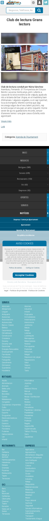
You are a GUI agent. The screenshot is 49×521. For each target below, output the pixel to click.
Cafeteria (5, 452)
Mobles (27, 402)
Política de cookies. (15, 268)
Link (3, 126)
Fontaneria (6, 357)
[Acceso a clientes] (39, 2)
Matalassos (6, 399)
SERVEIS (24, 205)
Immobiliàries (29, 317)
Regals (27, 423)
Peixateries (28, 415)
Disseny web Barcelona (16, 282)
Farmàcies (6, 354)
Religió (27, 354)
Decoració (6, 410)
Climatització (7, 333)
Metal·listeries (29, 341)
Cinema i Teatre (5, 502)
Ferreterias (6, 426)
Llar (3, 437)
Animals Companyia (33, 458)
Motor (26, 399)
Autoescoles (7, 322)
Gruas (27, 474)
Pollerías (27, 421)
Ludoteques (29, 336)
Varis (26, 434)
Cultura (28, 466)
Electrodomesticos (9, 418)
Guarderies (6, 368)
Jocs (26, 386)
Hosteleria (6, 371)
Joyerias (27, 383)
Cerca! (39, 10)
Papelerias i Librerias (32, 410)
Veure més (6, 121)
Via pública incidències (25, 235)
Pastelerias (28, 413)
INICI (24, 152)
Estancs (5, 423)
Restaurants (7, 473)
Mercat (27, 391)
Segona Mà (29, 426)
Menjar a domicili (5, 456)
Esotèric (5, 421)
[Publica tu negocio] (45, 2)
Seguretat (29, 506)
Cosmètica (29, 463)
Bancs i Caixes (8, 325)
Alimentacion (7, 383)
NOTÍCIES (24, 213)
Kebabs (5, 465)
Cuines (4, 397)
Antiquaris (6, 314)
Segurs (27, 365)
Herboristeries (7, 434)
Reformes (28, 352)
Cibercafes (6, 499)
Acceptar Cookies (24, 275)
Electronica (29, 471)
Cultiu (4, 407)
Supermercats (30, 429)
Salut (26, 362)
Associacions (7, 320)
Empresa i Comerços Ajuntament (26, 219)
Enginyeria (28, 314)
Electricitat (6, 346)
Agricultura (29, 450)
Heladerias (6, 462)
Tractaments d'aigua (33, 519)
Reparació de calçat (32, 357)
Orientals (5, 468)
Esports (5, 413)
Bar (3, 450)
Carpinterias (6, 330)
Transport (29, 516)
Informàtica (29, 381)
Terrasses (6, 479)
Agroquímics (30, 452)
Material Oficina (30, 389)
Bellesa (5, 328)
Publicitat (28, 349)
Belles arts (6, 389)
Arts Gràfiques (31, 460)
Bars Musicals (5, 492)
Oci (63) (24, 184)
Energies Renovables (10, 349)
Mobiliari (28, 495)
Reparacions (29, 360)
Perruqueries (29, 346)
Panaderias (29, 407)
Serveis (27, 368)
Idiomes (27, 306)
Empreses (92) (24, 190)
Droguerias (6, 415)
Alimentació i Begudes (34, 455)
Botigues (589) (24, 167)
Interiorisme (29, 322)
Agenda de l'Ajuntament (27, 137)
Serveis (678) (24, 173)
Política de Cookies (36, 290)
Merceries (28, 394)
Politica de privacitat (18, 290)
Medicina (29, 490)
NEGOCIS (24, 160)
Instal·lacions (29, 320)
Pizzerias (5, 470)
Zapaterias (28, 437)
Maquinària (29, 484)
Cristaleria (6, 338)
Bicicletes (5, 394)
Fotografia (6, 360)
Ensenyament (7, 352)
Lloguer (5, 312)
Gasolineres (6, 362)
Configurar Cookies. (33, 268)
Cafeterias (6, 496)
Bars (4, 489)
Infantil (27, 312)
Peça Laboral (30, 500)
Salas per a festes (6, 510)
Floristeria (6, 429)
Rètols (27, 328)
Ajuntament (25, 225)
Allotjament (6, 309)
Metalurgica (30, 492)
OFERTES (24, 197)
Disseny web (7, 344)
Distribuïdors (30, 468)
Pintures (27, 418)
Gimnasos (6, 365)
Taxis (26, 371)
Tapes (4, 476)
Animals (5, 386)
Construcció (7, 336)
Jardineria (28, 325)
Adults (4, 381)
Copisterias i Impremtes (11, 405)
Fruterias (5, 431)
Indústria (28, 479)
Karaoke (5, 506)
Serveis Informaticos (33, 508)
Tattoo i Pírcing (30, 431)
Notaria (27, 344)
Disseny (5, 341)
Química (28, 503)
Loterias (27, 333)
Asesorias (6, 317)
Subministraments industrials (32, 512)
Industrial (28, 309)
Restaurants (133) (24, 178)
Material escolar (31, 487)
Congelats (6, 402)
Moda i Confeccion (32, 397)
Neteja (26, 330)
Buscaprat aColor (35, 282)
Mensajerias (29, 338)
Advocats (6, 306)
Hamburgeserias (7, 460)
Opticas (27, 405)
